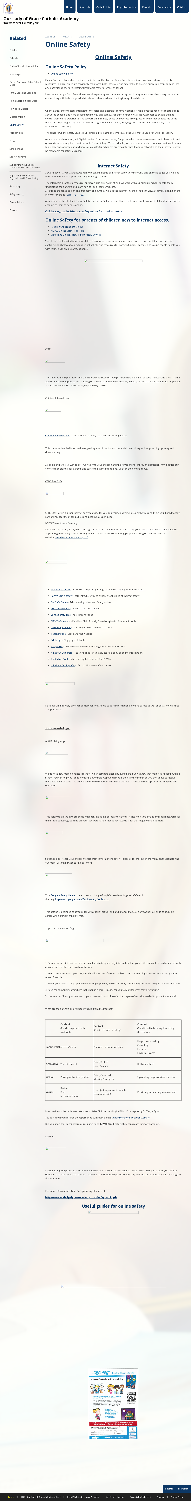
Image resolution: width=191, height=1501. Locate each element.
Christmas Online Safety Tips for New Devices (76, 234)
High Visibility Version (114, 1497)
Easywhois (57, 646)
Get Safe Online (59, 602)
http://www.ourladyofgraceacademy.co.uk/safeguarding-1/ (81, 1197)
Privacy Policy (177, 1497)
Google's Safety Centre (63, 895)
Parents (67, 36)
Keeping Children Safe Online (67, 226)
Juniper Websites (91, 1497)
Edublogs (56, 640)
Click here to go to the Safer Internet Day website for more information (83, 211)
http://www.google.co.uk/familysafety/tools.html (82, 899)
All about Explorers (61, 652)
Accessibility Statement (140, 1497)
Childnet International (57, 435)
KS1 (76, 194)
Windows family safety (63, 665)
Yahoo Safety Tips (61, 614)
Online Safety (86, 36)
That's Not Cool (59, 659)
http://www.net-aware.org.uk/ (71, 537)
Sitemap (160, 1497)
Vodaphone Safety (61, 608)
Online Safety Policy (62, 73)
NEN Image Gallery (61, 627)
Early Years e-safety (62, 595)
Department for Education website (130, 1117)
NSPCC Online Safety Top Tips (67, 230)
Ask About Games (60, 589)
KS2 (82, 194)
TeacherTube (58, 633)
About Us (50, 36)
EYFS (69, 194)
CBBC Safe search (60, 621)
